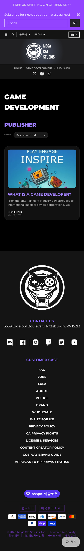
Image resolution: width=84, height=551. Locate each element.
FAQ (42, 370)
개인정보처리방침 (33, 535)
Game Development (39, 68)
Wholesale (42, 412)
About (42, 391)
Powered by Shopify (63, 532)
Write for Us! (42, 419)
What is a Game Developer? (39, 194)
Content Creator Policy (42, 448)
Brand (42, 405)
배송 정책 (70, 535)
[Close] (78, 14)
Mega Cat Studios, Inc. (31, 532)
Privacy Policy (42, 426)
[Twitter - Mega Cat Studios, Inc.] (34, 73)
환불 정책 (14, 535)
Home (18, 68)
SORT (7, 134)
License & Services (42, 440)
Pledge (42, 398)
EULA (42, 384)
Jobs (42, 377)
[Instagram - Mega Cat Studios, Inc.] (49, 73)
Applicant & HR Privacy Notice (42, 462)
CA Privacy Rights (42, 433)
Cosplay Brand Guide (42, 455)
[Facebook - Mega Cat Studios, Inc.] (42, 73)
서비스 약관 (54, 535)
